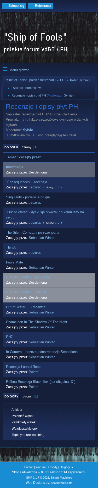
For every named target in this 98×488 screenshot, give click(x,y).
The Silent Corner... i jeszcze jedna (32, 232)
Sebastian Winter (42, 238)
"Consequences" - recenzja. (27, 182)
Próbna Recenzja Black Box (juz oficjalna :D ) (40, 382)
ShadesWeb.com (61, 482)
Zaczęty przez (30, 157)
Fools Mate (14, 262)
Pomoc (28, 467)
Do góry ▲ (67, 467)
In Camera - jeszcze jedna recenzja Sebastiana (42, 352)
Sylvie (68, 95)
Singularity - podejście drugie (28, 197)
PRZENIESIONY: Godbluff (26, 292)
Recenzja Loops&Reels (23, 367)
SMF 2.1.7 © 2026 (37, 477)
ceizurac (35, 187)
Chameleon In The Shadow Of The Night (36, 322)
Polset (33, 372)
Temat (11, 157)
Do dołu (11, 147)
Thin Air (12, 247)
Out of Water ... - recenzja (25, 307)
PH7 (9, 337)
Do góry (11, 396)
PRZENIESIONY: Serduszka (28, 277)
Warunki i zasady (46, 467)
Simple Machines (61, 477)
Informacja (14, 167)
